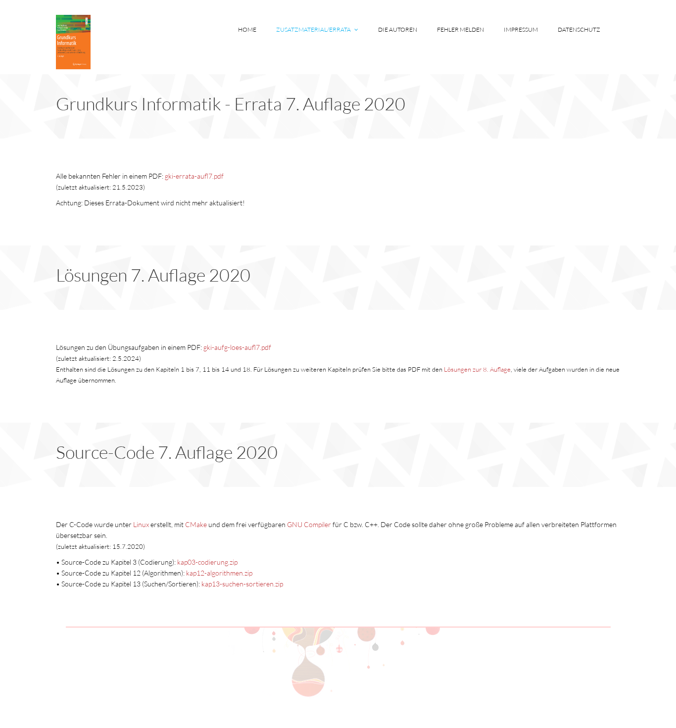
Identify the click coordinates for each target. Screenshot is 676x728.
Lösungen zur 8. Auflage (477, 369)
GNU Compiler (309, 524)
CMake (196, 524)
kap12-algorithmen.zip (219, 573)
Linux (141, 524)
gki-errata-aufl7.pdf (194, 176)
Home (247, 29)
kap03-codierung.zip (207, 562)
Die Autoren (397, 29)
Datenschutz (579, 29)
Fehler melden (460, 29)
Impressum (521, 29)
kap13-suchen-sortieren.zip (242, 584)
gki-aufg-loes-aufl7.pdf (237, 347)
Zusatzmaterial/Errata (314, 29)
